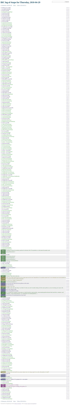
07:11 (68, 89)
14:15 (68, 192)
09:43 (68, 126)
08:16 (68, 100)
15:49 (68, 206)
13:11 (68, 169)
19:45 (68, 321)
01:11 (68, 18)
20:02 (68, 328)
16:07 (68, 211)
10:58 (68, 148)
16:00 (68, 207)
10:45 (68, 142)
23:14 (67, 386)
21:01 (68, 341)
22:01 (68, 361)
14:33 (68, 194)
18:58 (68, 299)
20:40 (68, 337)
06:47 (68, 81)
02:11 (68, 37)
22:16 (68, 365)
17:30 (68, 241)
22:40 (68, 373)
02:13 (68, 40)
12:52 (68, 168)
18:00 (68, 244)
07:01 (68, 85)
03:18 (68, 55)
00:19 (68, 10)
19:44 (68, 319)
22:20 (68, 366)
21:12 (68, 348)
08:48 (68, 110)
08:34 (68, 107)
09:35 (68, 125)
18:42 (68, 273)
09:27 (68, 124)
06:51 (68, 84)
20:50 (68, 339)
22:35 (67, 372)
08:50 (68, 111)
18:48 (67, 296)
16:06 (68, 210)
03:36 (68, 62)
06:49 (68, 83)
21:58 (68, 359)
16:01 (68, 209)
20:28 (68, 334)
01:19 (68, 24)
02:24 (68, 43)
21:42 (68, 355)
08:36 (68, 109)
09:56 (68, 129)
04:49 (68, 74)
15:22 (68, 203)
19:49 (68, 322)
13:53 (68, 178)
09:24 (68, 122)
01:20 (68, 25)
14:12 (68, 191)
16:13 (68, 213)
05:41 (68, 79)
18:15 (67, 250)
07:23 (68, 94)
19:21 (68, 317)
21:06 (68, 345)
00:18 (68, 9)
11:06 (68, 152)
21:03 (68, 344)
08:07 (68, 99)
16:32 (68, 217)
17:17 (68, 239)
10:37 (68, 140)
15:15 (68, 202)
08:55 (68, 114)
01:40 (68, 31)
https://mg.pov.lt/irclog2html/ (30, 403)
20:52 (68, 340)
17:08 (68, 233)
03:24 (68, 59)
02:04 (68, 35)
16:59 (68, 228)
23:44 (68, 394)
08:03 (68, 96)
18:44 (67, 286)
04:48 (68, 73)
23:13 (67, 384)
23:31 (68, 393)
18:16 (67, 260)
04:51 (68, 76)
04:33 (68, 70)
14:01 (68, 185)
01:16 (68, 21)
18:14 (68, 248)
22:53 (68, 382)
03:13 (68, 54)
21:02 (68, 343)
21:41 (68, 354)
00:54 (68, 14)
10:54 (68, 146)
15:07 (68, 199)
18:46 (67, 293)
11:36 (68, 158)
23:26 (68, 391)
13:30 (68, 177)
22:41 (68, 377)
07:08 (68, 88)
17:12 (68, 235)
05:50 (68, 80)
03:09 (68, 48)
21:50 (68, 358)
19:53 (68, 325)
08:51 (68, 113)
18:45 (67, 290)
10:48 (68, 143)
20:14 (68, 330)
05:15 (68, 77)
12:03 (68, 161)
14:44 (68, 196)
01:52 (68, 32)
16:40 (68, 220)
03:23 (68, 58)
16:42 (68, 221)
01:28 (68, 28)
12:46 (68, 166)
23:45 (68, 396)
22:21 (68, 367)
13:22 (68, 173)
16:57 (68, 225)
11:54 (68, 159)
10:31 (68, 135)
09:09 (68, 120)
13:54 (68, 181)
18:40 (68, 271)
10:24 (68, 133)
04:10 (68, 69)
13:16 (68, 172)
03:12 (68, 51)
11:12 (68, 154)
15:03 (68, 198)
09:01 (68, 117)
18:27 (68, 263)
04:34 (68, 72)
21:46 (68, 356)
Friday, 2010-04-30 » (21, 5)
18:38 (68, 269)
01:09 (68, 17)
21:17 (68, 351)
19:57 (68, 326)
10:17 (68, 132)
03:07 (68, 47)
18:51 (68, 298)
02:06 (68, 36)
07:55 (68, 95)
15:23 (68, 205)
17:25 (68, 240)
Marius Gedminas (18, 403)
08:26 (68, 106)
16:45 (68, 224)
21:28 (68, 352)
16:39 (68, 218)
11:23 (68, 155)
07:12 (68, 91)
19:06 (68, 303)
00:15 (68, 7)
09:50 (68, 128)
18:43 (67, 278)
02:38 (68, 44)
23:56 (68, 398)
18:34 (68, 264)
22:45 (68, 380)
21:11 (68, 347)
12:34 (68, 163)
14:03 (68, 187)
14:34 (68, 195)
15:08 (68, 200)
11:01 (68, 150)
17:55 (68, 243)
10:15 (68, 131)
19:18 (68, 311)
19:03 (68, 302)
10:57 (68, 147)
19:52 (68, 324)
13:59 (68, 184)
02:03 (68, 33)
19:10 (68, 308)
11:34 (68, 157)
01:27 (68, 26)
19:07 (68, 306)
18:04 (68, 246)
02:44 (68, 46)
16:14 (68, 214)
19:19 (68, 315)
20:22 (68, 333)
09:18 (68, 121)
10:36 (68, 137)
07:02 (68, 87)
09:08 (68, 118)
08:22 (68, 103)
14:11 (68, 189)
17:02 (68, 232)
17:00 (68, 229)
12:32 (68, 162)
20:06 (68, 329)
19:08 (68, 307)
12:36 (68, 165)
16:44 (68, 222)
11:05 (68, 151)
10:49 (68, 144)
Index (14, 5)
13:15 (68, 170)
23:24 (68, 387)
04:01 (68, 63)
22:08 (68, 363)
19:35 (68, 318)
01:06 (68, 16)
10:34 (68, 136)
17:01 (68, 231)
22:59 (68, 383)
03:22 (68, 57)
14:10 (68, 188)
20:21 (68, 332)
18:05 (68, 247)
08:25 (68, 105)
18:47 (67, 295)
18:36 (68, 266)
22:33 (68, 369)
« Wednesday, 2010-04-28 (6, 5)
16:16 (68, 215)
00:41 (68, 13)
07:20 (68, 92)
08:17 (68, 102)
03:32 (68, 61)
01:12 (68, 20)
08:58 (68, 115)
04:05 (68, 66)
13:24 (68, 174)
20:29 (68, 336)
